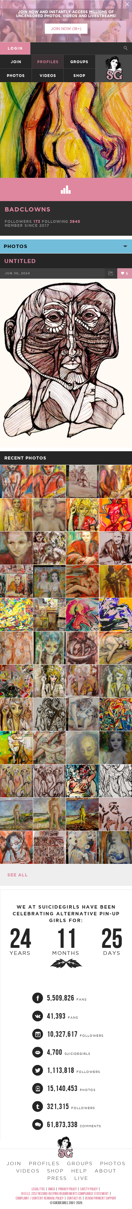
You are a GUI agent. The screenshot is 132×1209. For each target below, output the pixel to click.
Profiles (48, 62)
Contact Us (74, 1198)
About (105, 1170)
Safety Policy (89, 1189)
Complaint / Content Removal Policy (40, 1198)
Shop (79, 76)
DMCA (51, 1189)
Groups (79, 62)
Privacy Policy (67, 1189)
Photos (16, 76)
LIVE (81, 1178)
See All (17, 874)
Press (57, 1178)
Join (16, 62)
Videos (48, 76)
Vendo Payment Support (100, 1198)
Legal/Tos (38, 1189)
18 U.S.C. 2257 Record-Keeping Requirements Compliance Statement (65, 1193)
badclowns (28, 209)
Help (79, 1170)
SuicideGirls (114, 62)
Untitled (20, 261)
